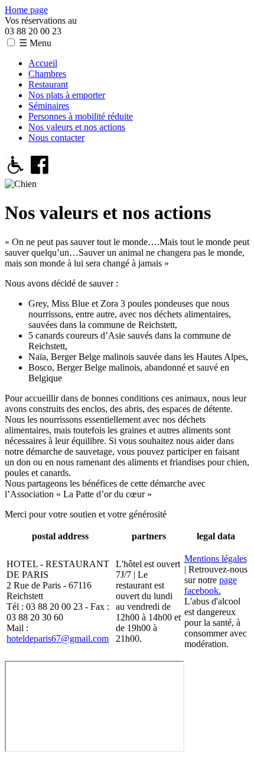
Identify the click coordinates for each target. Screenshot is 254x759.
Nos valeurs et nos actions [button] (76, 127)
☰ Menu (35, 43)
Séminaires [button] (48, 106)
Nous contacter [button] (56, 138)
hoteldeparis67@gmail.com (57, 638)
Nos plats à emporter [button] (66, 95)
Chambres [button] (47, 74)
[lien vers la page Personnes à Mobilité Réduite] (16, 173)
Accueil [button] (42, 63)
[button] (11, 42)
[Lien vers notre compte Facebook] (40, 173)
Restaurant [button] (48, 84)
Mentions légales (215, 559)
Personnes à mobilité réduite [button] (80, 116)
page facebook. (210, 585)
